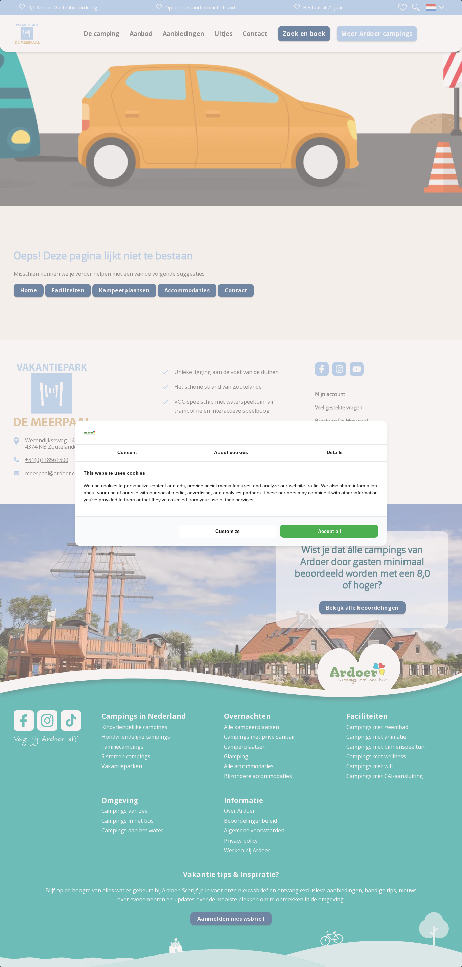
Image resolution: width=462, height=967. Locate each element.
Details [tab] (335, 452)
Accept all (329, 531)
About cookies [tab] (231, 452)
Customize (227, 531)
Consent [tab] (127, 452)
